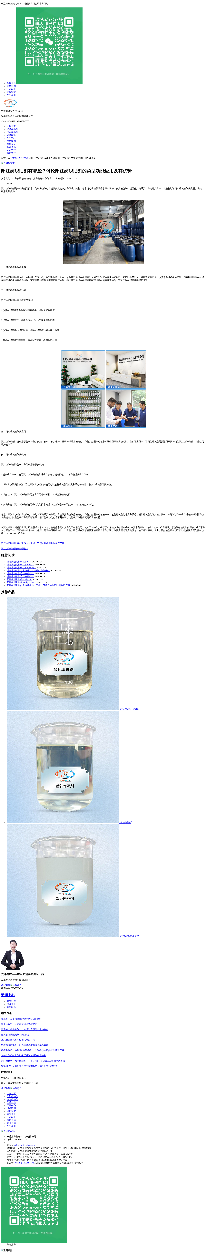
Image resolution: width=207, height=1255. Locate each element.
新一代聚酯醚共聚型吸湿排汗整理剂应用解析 (23, 1055)
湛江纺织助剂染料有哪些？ (20, 576)
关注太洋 (11, 83)
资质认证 (11, 144)
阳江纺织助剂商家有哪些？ (14, 548)
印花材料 (11, 135)
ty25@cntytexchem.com (24, 1145)
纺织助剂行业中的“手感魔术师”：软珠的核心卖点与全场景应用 (32, 1050)
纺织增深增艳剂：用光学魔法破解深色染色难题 (24, 1045)
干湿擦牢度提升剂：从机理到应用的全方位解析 (24, 1029)
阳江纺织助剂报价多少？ (19, 579)
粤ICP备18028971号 (24, 1162)
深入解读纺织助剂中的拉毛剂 (15, 1034)
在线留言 (11, 92)
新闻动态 (11, 1001)
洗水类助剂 (12, 132)
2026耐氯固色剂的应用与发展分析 (18, 1040)
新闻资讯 (11, 147)
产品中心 (11, 138)
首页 (14, 158)
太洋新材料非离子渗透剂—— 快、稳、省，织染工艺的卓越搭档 (33, 1061)
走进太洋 (11, 150)
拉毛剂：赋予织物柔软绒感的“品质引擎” (21, 1019)
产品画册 (11, 95)
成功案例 (11, 141)
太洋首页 (11, 126)
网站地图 (11, 86)
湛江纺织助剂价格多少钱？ (20, 564)
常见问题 (11, 1007)
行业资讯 (23, 158)
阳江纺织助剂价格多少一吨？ (21, 582)
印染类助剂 (12, 129)
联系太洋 (11, 153)
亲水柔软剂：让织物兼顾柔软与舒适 (19, 1024)
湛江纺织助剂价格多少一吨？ (21, 567)
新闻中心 (8, 995)
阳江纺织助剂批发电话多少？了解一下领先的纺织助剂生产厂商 (32, 543)
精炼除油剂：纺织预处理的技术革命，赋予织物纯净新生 (29, 1066)
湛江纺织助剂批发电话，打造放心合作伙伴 (28, 570)
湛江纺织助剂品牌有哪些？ (20, 573)
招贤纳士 (11, 89)
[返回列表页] (8, 163)
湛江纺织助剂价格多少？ (19, 561)
